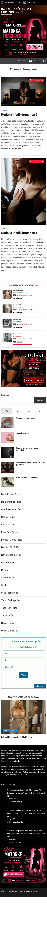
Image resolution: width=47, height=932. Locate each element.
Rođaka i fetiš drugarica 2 (19, 114)
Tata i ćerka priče (10, 600)
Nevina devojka (17, 319)
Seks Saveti (7, 577)
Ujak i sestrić (8, 623)
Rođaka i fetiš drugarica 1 (19, 233)
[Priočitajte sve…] (16, 148)
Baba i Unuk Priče (10, 494)
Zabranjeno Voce (22, 433)
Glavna (4, 891)
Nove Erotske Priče (11, 554)
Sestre (4, 585)
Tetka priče (7, 615)
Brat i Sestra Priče (11, 509)
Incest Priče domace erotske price (18, 11)
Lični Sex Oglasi (9, 532)
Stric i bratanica (9, 592)
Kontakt (34, 891)
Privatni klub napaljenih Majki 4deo (16, 737)
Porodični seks (9, 562)
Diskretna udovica (18, 334)
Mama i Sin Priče (10, 547)
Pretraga (5, 395)
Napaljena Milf (17, 304)
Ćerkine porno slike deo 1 (25, 418)
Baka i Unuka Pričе (11, 501)
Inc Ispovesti (8, 524)
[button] (5, 723)
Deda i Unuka (8, 517)
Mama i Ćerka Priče (11, 539)
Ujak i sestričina (9, 630)
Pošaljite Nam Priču (15, 891)
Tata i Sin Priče (9, 607)
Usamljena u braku (18, 290)
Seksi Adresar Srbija (8, 785)
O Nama (27, 891)
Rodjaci (4, 110)
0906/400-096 (23, 295)
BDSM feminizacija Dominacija (27, 478)
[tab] (6, 411)
